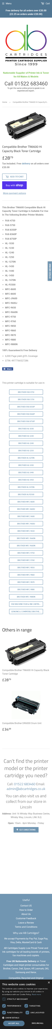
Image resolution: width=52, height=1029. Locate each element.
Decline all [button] (37, 1023)
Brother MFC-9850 (26, 568)
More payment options (14, 193)
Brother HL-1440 (26, 473)
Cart (47, 3)
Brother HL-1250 (26, 451)
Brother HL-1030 (26, 429)
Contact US (26, 905)
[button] (26, 1017)
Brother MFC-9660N (26, 538)
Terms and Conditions (26, 927)
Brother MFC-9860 (26, 575)
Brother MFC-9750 (26, 553)
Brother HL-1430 (26, 465)
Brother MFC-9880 (26, 589)
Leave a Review (26, 922)
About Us (26, 914)
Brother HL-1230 (26, 436)
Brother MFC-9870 (26, 582)
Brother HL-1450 (26, 480)
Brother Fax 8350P (26, 407)
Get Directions (27, 830)
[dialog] (26, 1004)
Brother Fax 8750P (26, 421)
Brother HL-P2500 (26, 494)
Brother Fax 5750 (26, 399)
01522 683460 (31, 84)
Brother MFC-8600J (26, 509)
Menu (9, 3)
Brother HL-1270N (26, 458)
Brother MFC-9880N (26, 597)
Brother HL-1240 (26, 443)
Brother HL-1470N (26, 487)
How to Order (26, 910)
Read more (36, 994)
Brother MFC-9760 (26, 560)
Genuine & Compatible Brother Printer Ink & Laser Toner (27, 612)
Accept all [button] (13, 1023)
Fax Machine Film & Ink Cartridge (27, 604)
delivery (26, 163)
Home (4, 102)
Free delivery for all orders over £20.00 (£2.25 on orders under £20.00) (26, 12)
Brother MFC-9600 (26, 516)
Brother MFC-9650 (26, 531)
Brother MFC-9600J (26, 524)
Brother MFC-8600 (26, 502)
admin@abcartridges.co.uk (26, 788)
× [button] (49, 983)
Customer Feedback (26, 918)
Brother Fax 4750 (26, 392)
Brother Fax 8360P (26, 414)
